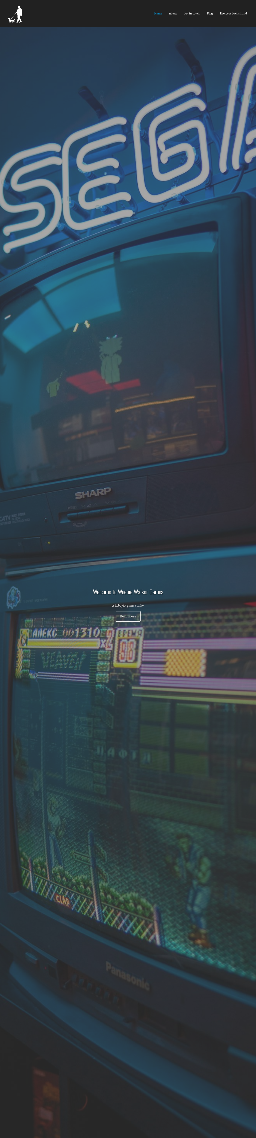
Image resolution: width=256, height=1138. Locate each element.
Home (158, 13)
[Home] (16, 14)
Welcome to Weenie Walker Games (128, 591)
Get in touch (192, 13)
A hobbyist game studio (128, 605)
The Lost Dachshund (233, 13)
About (173, 13)
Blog (210, 13)
